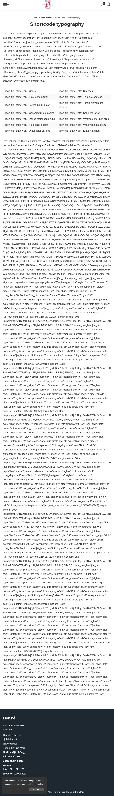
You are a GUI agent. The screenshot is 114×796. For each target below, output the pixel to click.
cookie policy (37, 784)
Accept (36, 789)
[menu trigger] (6, 4)
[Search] (108, 4)
